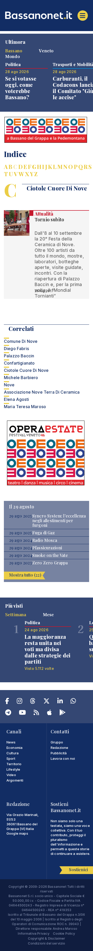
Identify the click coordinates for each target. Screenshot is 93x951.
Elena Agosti (16, 399)
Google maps (17, 833)
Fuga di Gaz (43, 532)
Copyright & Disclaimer (46, 938)
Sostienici (78, 869)
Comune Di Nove (20, 341)
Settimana (15, 614)
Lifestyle (13, 769)
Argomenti (14, 780)
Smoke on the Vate (50, 555)
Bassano (13, 50)
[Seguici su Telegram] (8, 713)
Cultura (12, 753)
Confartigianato (19, 363)
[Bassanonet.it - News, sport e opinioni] (46, 15)
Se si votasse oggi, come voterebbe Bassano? (20, 88)
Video (11, 775)
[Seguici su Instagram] (19, 702)
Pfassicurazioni (47, 547)
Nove (9, 384)
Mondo (12, 56)
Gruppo (57, 742)
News (11, 742)
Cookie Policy (64, 933)
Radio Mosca (44, 540)
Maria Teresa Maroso (25, 406)
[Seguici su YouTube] (22, 713)
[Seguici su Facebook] (7, 702)
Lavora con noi (63, 758)
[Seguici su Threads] (32, 702)
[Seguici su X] (46, 702)
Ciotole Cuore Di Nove (26, 370)
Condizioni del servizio (46, 943)
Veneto (46, 50)
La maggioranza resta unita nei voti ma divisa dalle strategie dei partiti (47, 649)
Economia (14, 748)
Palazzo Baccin (19, 355)
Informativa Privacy (33, 933)
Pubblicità (59, 753)
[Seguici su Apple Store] (49, 713)
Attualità (44, 214)
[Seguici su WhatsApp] (73, 702)
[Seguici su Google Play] (62, 713)
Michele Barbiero (21, 377)
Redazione (59, 748)
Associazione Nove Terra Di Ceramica (42, 392)
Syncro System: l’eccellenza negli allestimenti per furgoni (59, 521)
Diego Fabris (16, 348)
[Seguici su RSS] (36, 713)
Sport (10, 758)
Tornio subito (49, 219)
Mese (48, 614)
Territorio (14, 764)
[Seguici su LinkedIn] (60, 702)
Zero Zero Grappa (50, 562)
